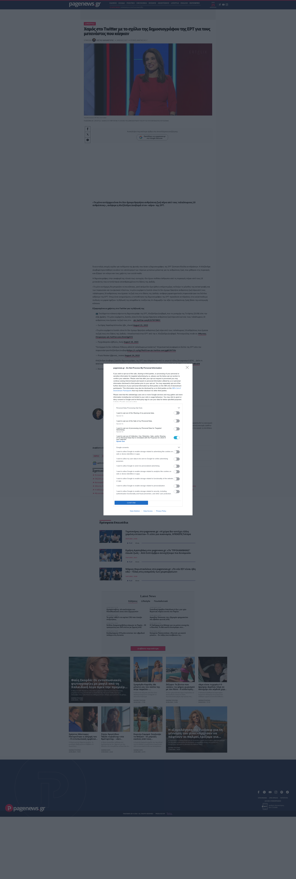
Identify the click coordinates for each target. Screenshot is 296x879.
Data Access (148, 511)
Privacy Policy (161, 511)
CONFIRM (131, 503)
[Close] (188, 368)
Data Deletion (135, 511)
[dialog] (148, 439)
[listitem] (148, 408)
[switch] (177, 412)
